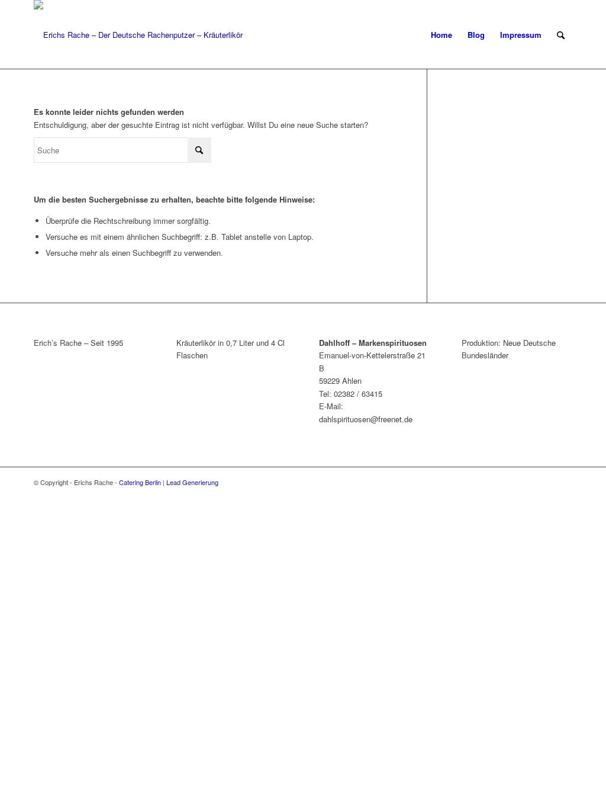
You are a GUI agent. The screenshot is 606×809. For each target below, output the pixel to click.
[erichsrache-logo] (138, 35)
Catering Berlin (140, 482)
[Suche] (560, 35)
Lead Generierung (192, 482)
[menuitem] (441, 35)
